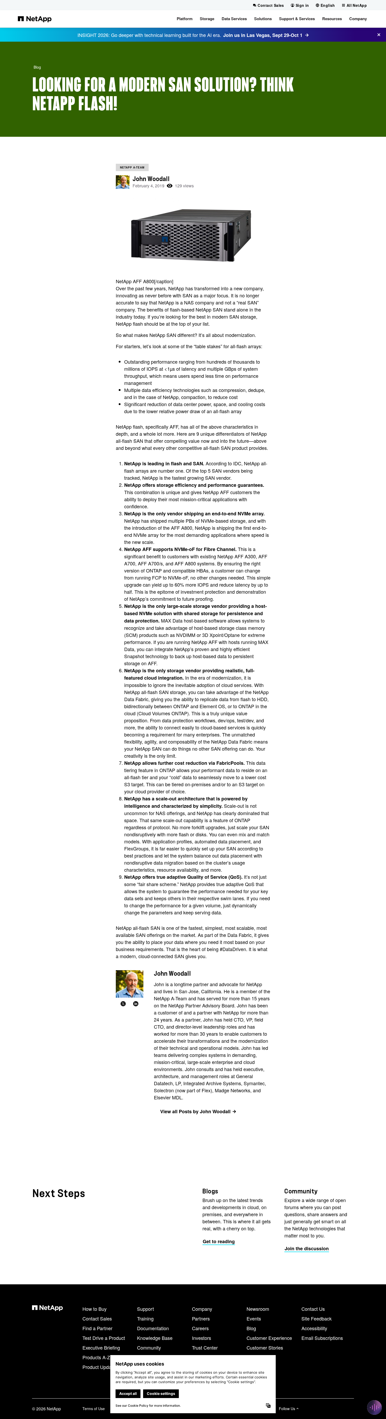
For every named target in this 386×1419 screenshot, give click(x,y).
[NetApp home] (34, 19)
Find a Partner (97, 1328)
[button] (184, 19)
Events (254, 1318)
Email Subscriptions (322, 1337)
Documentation (153, 1328)
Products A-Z (96, 1357)
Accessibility (314, 1328)
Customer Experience (269, 1337)
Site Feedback (316, 1318)
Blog (37, 67)
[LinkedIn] (135, 1004)
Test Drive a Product (103, 1337)
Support (145, 1308)
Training (145, 1318)
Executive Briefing (101, 1347)
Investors (201, 1337)
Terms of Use (93, 1408)
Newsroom (258, 1308)
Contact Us (313, 1308)
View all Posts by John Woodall (195, 1111)
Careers (200, 1328)
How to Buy (94, 1308)
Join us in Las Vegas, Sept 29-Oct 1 (262, 35)
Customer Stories (265, 1347)
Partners (201, 1318)
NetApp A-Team (132, 167)
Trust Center (205, 1347)
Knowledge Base (155, 1337)
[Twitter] (123, 1004)
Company (202, 1308)
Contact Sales (97, 1318)
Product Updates (100, 1366)
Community (149, 1347)
